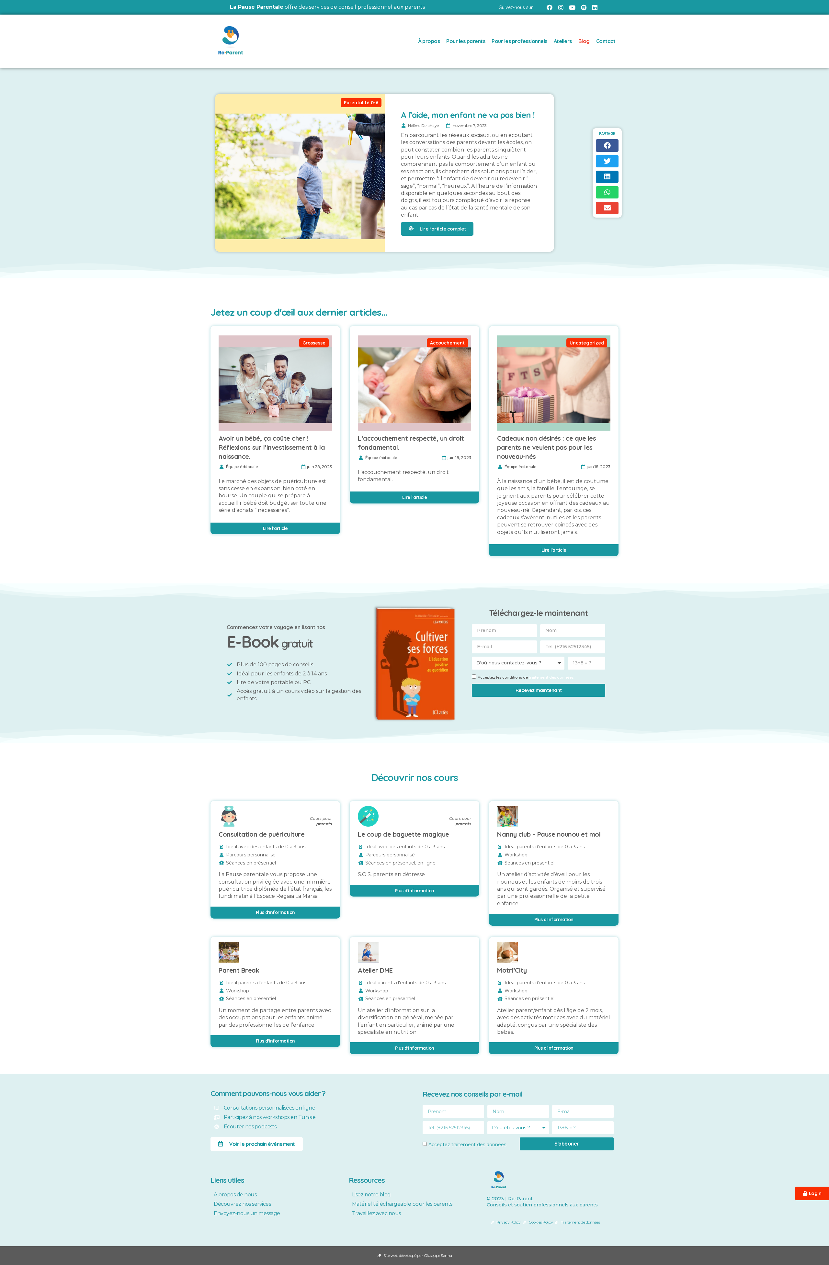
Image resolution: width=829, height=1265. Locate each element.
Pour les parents (465, 41)
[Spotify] (584, 7)
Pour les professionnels (519, 41)
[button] (607, 145)
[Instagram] (561, 7)
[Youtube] (572, 7)
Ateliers (563, 41)
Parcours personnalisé (251, 855)
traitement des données (551, 677)
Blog (584, 41)
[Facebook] (549, 7)
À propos (429, 41)
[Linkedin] (595, 7)
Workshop (516, 855)
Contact (606, 41)
